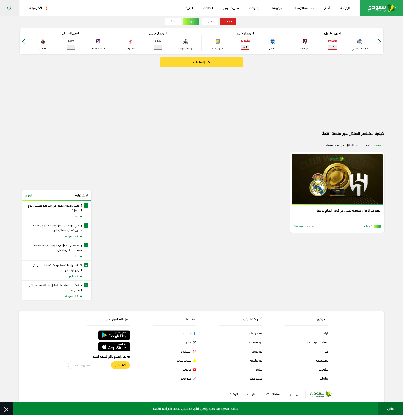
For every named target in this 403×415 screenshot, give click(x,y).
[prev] (379, 41)
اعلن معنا (250, 394)
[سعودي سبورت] (381, 8)
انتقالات (208, 8)
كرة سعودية (254, 342)
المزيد (28, 195)
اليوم (191, 21)
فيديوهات (276, 8)
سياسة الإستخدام (273, 394)
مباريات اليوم (231, 8)
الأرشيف (233, 394)
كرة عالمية (256, 360)
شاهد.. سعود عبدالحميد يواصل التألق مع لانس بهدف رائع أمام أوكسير (195, 408)
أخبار (327, 8)
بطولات (254, 8)
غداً (173, 21)
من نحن (295, 394)
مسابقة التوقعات (317, 342)
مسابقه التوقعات (303, 8)
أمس (209, 21)
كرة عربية (256, 351)
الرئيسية (345, 8)
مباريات (323, 378)
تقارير (259, 369)
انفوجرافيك (255, 333)
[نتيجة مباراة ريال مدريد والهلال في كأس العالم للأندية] (336, 192)
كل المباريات (201, 62)
